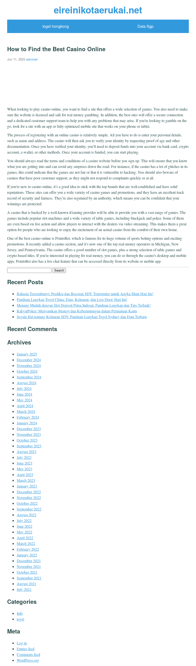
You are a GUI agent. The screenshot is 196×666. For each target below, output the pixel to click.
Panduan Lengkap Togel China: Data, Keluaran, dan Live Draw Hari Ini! (72, 299)
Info (20, 613)
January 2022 (27, 554)
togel (20, 619)
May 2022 (24, 531)
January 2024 (27, 422)
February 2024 (28, 417)
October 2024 (27, 371)
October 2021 (27, 572)
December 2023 (29, 428)
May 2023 (24, 468)
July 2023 (24, 457)
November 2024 (29, 365)
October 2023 (27, 440)
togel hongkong (56, 26)
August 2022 (26, 514)
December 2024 (29, 359)
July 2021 (24, 589)
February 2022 (28, 549)
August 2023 (26, 451)
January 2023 (27, 485)
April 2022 (25, 537)
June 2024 (24, 394)
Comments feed (28, 654)
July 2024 (24, 388)
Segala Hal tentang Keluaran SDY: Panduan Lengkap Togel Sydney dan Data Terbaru (82, 316)
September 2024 (29, 376)
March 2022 (26, 543)
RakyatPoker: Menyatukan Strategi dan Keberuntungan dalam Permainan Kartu (77, 310)
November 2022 (29, 497)
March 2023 (26, 480)
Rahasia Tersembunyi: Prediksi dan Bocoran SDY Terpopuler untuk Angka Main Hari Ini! (85, 293)
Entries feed (25, 648)
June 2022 (24, 526)
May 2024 (24, 399)
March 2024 (26, 411)
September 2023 (29, 445)
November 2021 (29, 566)
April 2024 (25, 405)
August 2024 (26, 382)
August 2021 (26, 583)
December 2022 (29, 491)
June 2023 (24, 463)
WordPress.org (28, 660)
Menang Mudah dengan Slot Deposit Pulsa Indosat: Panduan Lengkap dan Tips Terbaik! (84, 305)
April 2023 (25, 474)
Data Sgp (145, 26)
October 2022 (27, 503)
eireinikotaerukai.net (98, 9)
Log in (22, 642)
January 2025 (27, 353)
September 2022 (29, 508)
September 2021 (29, 577)
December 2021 (29, 560)
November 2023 (29, 434)
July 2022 (24, 520)
